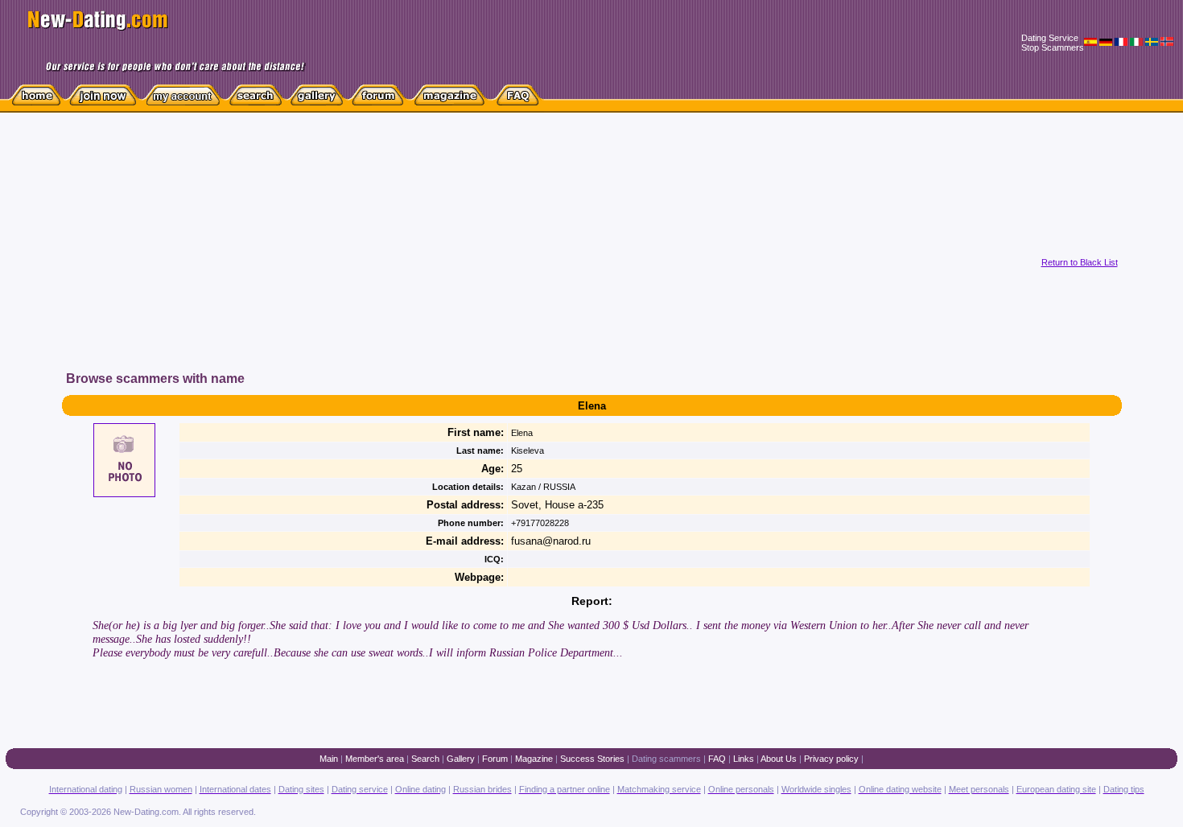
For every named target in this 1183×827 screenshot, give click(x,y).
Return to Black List (1079, 262)
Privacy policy (831, 758)
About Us (778, 758)
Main (328, 758)
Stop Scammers (1052, 47)
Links (743, 758)
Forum (495, 758)
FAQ (717, 758)
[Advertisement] (368, 256)
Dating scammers (666, 758)
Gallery (461, 758)
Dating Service (1049, 38)
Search (425, 758)
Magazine (534, 758)
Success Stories (592, 758)
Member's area (374, 758)
